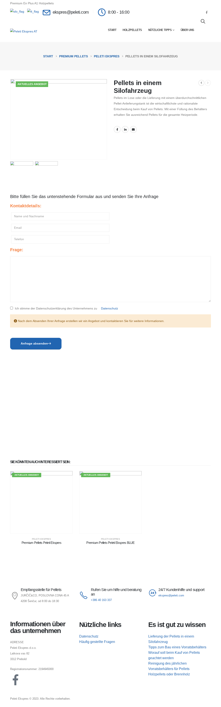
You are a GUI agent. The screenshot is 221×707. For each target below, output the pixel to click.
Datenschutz (109, 308)
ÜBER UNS (187, 30)
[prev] (201, 83)
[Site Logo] (23, 31)
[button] (203, 21)
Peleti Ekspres (41, 539)
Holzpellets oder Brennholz (169, 674)
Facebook (117, 129)
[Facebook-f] (15, 680)
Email (133, 129)
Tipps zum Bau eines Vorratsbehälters (177, 647)
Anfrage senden (66, 3)
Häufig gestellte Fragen (97, 642)
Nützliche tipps (160, 30)
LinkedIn (125, 129)
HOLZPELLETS (132, 30)
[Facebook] (206, 12)
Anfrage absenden (34, 343)
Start (112, 30)
